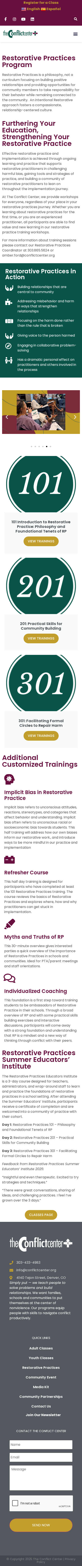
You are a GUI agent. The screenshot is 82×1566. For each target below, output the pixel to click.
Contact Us (41, 1406)
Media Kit (41, 1387)
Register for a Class (41, 2)
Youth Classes (41, 1358)
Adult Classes (41, 1348)
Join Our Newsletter (43, 1415)
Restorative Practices (41, 1367)
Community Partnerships (41, 1396)
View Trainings (41, 541)
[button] (75, 19)
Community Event (41, 1377)
